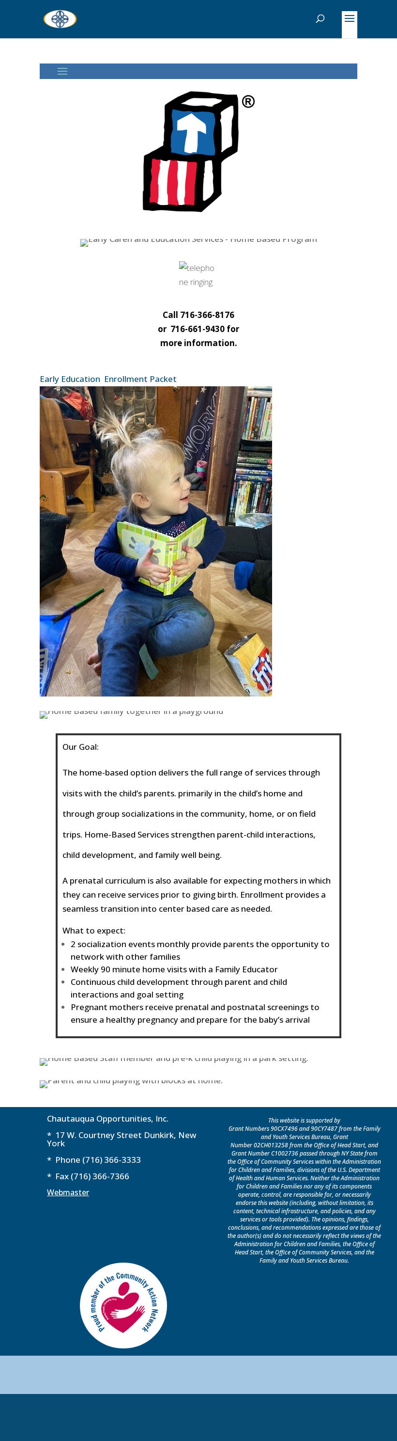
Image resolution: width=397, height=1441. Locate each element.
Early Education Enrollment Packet (108, 378)
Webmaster (68, 1192)
